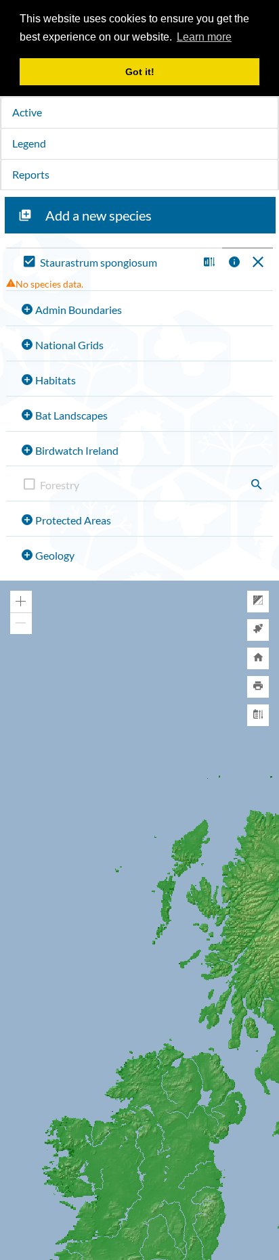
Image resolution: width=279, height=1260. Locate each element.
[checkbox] (108, 263)
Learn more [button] (204, 37)
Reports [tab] (30, 174)
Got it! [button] (139, 71)
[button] (207, 262)
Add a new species (98, 215)
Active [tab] (27, 112)
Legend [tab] (29, 143)
